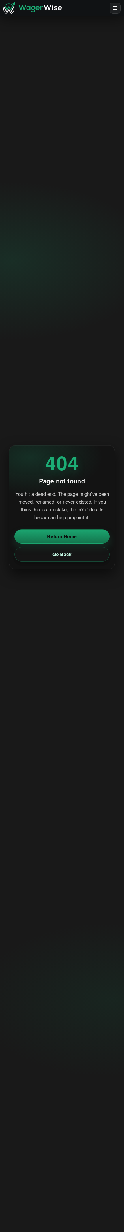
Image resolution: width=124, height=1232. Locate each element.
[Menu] (115, 8)
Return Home (62, 536)
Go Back (62, 554)
